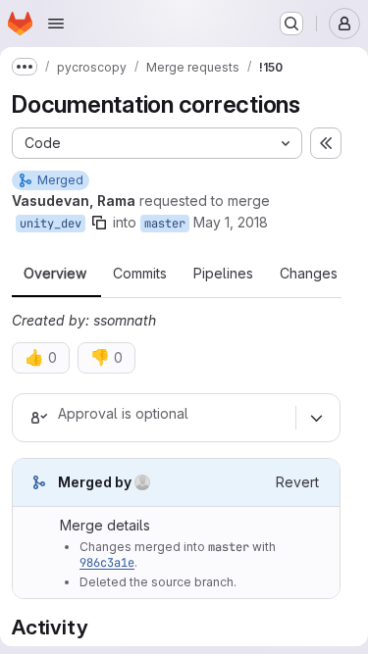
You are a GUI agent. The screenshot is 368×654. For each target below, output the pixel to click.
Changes (309, 273)
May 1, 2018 (230, 222)
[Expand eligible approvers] (316, 417)
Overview (55, 273)
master (164, 223)
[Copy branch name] (99, 222)
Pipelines (223, 273)
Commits (140, 273)
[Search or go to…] (291, 23)
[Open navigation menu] (56, 23)
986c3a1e (106, 563)
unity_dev (50, 223)
